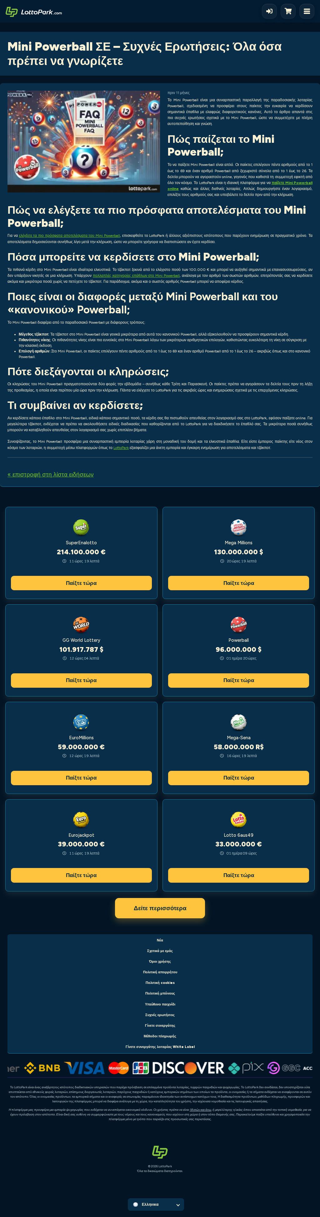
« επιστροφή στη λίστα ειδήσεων (51, 474)
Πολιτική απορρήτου (160, 972)
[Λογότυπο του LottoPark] (34, 11)
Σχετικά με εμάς (160, 951)
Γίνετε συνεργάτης (160, 1026)
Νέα (160, 940)
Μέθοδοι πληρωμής (160, 1036)
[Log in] (269, 11)
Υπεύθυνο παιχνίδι (160, 1004)
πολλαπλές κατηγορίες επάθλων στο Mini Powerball (136, 275)
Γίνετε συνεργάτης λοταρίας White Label (160, 1047)
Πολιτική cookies (160, 983)
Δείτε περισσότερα (160, 908)
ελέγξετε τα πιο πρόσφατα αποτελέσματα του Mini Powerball (69, 235)
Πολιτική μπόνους (160, 993)
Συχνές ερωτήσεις (160, 1015)
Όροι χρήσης (160, 962)
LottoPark (121, 448)
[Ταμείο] (290, 11)
